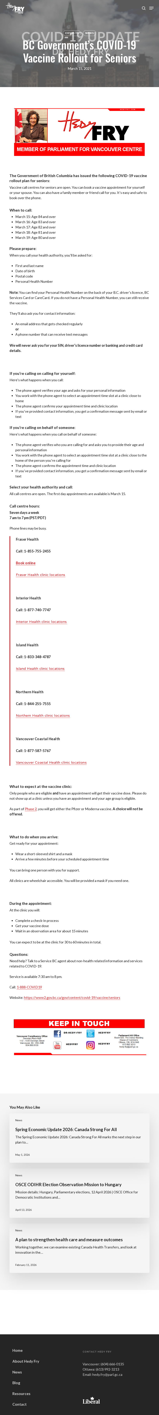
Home (17, 1350)
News (89, 33)
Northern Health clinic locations (43, 715)
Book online (26, 563)
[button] (151, 8)
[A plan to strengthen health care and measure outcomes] (79, 1248)
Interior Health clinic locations (41, 622)
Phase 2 (31, 809)
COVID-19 (72, 33)
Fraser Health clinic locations (40, 575)
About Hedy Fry (25, 1361)
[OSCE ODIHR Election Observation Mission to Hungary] (79, 1193)
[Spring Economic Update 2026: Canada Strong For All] (79, 1138)
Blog (16, 1382)
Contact (19, 1404)
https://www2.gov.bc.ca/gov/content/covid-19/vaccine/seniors (72, 997)
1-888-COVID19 (29, 987)
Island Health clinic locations (40, 668)
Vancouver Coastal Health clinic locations (51, 762)
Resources (21, 1393)
